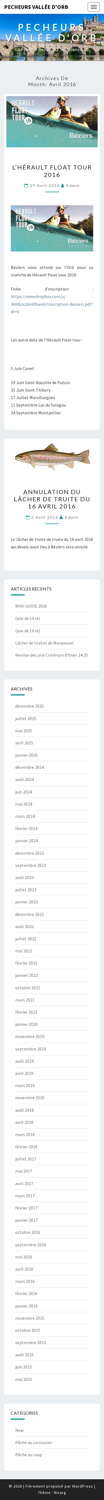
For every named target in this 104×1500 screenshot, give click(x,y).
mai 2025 (23, 730)
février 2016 (26, 1293)
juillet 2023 (25, 889)
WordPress (82, 1486)
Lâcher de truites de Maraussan (44, 643)
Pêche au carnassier (33, 1442)
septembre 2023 (30, 865)
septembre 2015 (30, 1342)
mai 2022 (23, 951)
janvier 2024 (26, 840)
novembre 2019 (29, 1036)
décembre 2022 (29, 914)
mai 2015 (23, 1379)
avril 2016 (24, 1269)
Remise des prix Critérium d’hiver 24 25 (51, 655)
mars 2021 (25, 1000)
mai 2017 (23, 1171)
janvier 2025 (26, 755)
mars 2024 (25, 816)
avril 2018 (24, 1122)
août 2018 (24, 1110)
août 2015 (24, 1354)
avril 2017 (24, 1183)
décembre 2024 (29, 767)
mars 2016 (25, 1281)
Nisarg (60, 1492)
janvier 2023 (26, 902)
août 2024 (24, 779)
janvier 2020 (26, 1024)
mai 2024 (23, 804)
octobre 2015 (27, 1330)
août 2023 (24, 877)
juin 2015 (23, 1367)
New (19, 1430)
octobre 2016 (27, 1232)
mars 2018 (25, 1134)
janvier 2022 (26, 975)
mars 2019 (25, 1085)
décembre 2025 (29, 706)
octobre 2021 (27, 987)
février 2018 (26, 1146)
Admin (73, 185)
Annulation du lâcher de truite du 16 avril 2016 (52, 499)
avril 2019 (24, 1073)
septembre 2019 (30, 1049)
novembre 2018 (29, 1097)
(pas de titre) (27, 618)
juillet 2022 (25, 938)
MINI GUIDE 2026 (31, 606)
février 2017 (26, 1208)
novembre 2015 (29, 1318)
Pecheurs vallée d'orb (36, 6)
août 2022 (24, 926)
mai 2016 (23, 1257)
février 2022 (26, 963)
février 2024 (26, 828)
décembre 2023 (29, 853)
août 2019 (24, 1061)
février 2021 (26, 1012)
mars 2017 (25, 1195)
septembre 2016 (30, 1244)
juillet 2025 (25, 718)
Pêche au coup (28, 1454)
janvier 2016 (26, 1306)
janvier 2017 (26, 1220)
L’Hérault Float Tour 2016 (52, 170)
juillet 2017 (25, 1159)
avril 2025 (24, 743)
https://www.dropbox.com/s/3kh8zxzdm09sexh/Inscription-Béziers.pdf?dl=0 (52, 304)
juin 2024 (23, 792)
